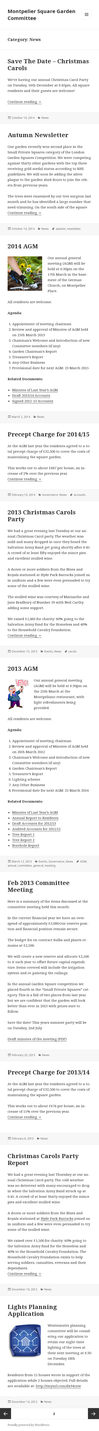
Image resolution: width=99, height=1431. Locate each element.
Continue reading (25, 101)
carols (72, 651)
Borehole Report (25, 845)
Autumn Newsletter (38, 135)
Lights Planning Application (32, 1310)
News (45, 118)
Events (48, 651)
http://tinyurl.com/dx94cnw (58, 1386)
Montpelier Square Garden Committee (42, 14)
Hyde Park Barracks (57, 1218)
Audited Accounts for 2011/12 (36, 828)
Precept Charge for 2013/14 (49, 1072)
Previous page (5, 1413)
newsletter (74, 229)
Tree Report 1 (23, 834)
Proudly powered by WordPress (29, 1425)
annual (12, 866)
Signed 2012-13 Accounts (32, 401)
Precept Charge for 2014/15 (49, 434)
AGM (83, 861)
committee (25, 866)
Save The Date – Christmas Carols (48, 64)
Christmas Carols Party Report (43, 1159)
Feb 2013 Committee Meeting (39, 886)
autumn (61, 229)
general (38, 866)
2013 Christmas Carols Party (42, 515)
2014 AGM (23, 246)
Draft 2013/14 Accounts (31, 395)
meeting (50, 866)
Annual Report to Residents (35, 817)
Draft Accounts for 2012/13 (34, 823)
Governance (50, 495)
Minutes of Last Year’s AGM (35, 390)
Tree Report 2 (23, 840)
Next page (93, 1413)
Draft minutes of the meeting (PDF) (37, 1039)
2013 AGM (23, 668)
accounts (80, 495)
